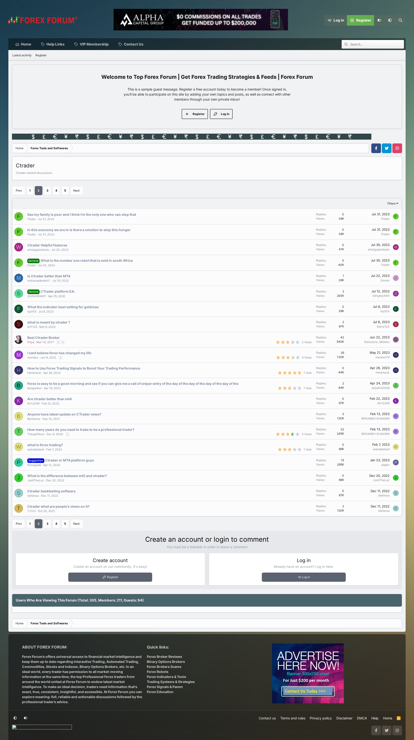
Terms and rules (292, 718)
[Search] (400, 20)
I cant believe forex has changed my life (59, 353)
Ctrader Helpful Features (47, 245)
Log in (306, 577)
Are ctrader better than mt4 (49, 399)
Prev (19, 190)
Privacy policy (321, 718)
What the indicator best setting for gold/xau (63, 307)
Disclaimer (344, 718)
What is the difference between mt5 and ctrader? (67, 476)
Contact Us (133, 44)
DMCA (362, 718)
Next (76, 190)
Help (375, 718)
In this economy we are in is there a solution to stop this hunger (79, 230)
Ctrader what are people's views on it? (58, 506)
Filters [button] (391, 203)
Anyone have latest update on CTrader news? (64, 414)
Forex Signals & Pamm (165, 687)
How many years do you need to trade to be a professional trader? (80, 429)
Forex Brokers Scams (164, 667)
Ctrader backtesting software (51, 491)
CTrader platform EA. (57, 291)
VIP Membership (94, 44)
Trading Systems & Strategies (171, 682)
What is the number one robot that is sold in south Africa (86, 260)
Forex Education (160, 692)
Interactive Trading (89, 662)
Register (40, 55)
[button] (390, 20)
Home (26, 44)
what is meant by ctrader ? (48, 322)
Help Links (55, 44)
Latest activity (22, 55)
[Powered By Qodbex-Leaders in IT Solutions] (42, 728)
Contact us (267, 718)
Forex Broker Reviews (164, 657)
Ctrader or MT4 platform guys (69, 460)
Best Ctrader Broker (43, 338)
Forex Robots (157, 672)
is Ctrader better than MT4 (48, 276)
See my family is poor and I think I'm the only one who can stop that (81, 214)
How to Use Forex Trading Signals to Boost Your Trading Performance (83, 368)
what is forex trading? (45, 445)
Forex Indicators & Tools (166, 677)
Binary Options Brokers (98, 667)
